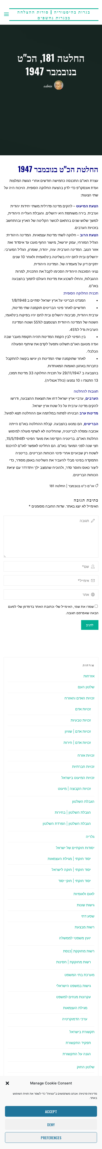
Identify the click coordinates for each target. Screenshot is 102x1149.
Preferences (51, 1137)
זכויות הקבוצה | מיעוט (74, 788)
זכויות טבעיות (81, 720)
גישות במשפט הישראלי (73, 985)
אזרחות (88, 676)
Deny (51, 1124)
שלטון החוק (85, 1067)
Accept (51, 1111)
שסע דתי (87, 916)
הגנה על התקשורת (77, 1054)
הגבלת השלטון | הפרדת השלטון (67, 823)
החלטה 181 (57, 486)
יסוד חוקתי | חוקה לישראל (71, 869)
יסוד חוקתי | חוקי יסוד (74, 880)
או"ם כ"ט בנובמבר (81, 486)
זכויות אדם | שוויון (78, 731)
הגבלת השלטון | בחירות (73, 812)
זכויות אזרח (86, 755)
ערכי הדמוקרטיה (74, 1019)
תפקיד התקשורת (78, 1042)
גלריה (90, 836)
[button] (7, 1083)
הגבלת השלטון (83, 801)
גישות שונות (85, 905)
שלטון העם (86, 687)
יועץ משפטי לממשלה (75, 938)
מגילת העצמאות (75, 1008)
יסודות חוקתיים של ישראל (75, 847)
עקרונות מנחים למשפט (73, 997)
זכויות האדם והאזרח (79, 698)
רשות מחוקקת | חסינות (73, 962)
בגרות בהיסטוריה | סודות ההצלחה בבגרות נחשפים (53, 14)
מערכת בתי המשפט (79, 975)
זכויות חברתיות (83, 766)
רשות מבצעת (84, 927)
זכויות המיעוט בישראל (77, 777)
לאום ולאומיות (84, 894)
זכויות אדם (83, 709)
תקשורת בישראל (82, 1032)
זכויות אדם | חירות (77, 742)
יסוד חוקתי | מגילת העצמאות (69, 858)
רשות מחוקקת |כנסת (78, 951)
